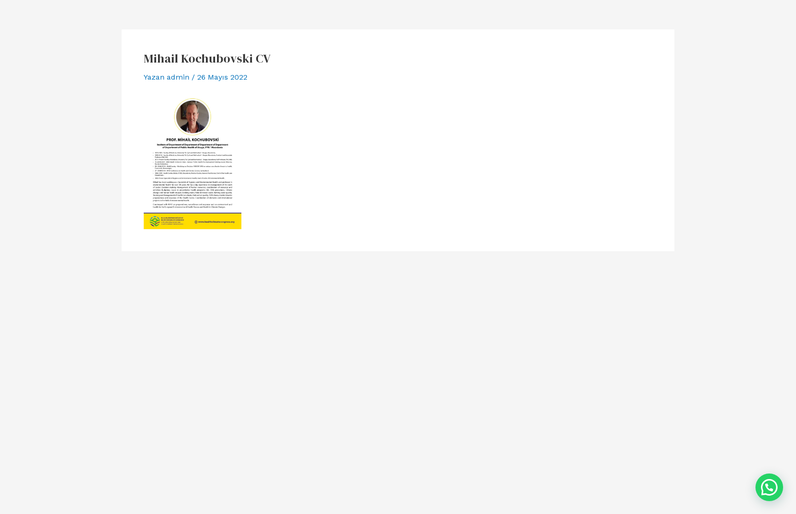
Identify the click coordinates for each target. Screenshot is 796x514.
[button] (769, 487)
